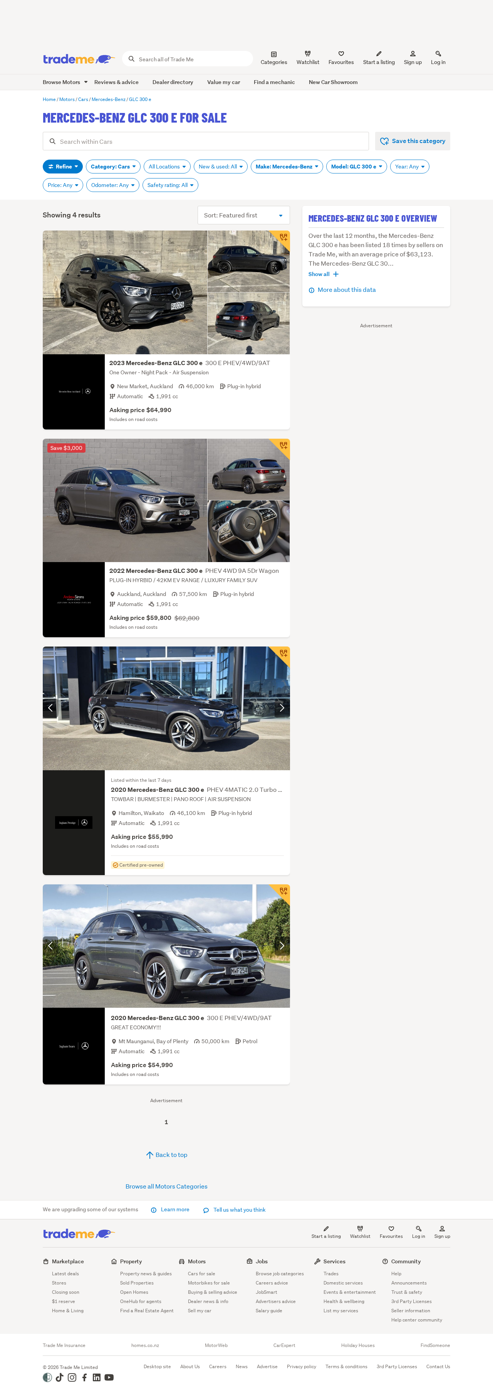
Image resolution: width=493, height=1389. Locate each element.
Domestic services (343, 1283)
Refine (64, 166)
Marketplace (68, 1261)
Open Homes (134, 1292)
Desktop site (157, 1366)
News (242, 1366)
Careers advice (272, 1283)
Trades (331, 1273)
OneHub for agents (140, 1301)
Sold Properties (137, 1283)
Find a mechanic (274, 82)
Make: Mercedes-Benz (285, 166)
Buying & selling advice (212, 1292)
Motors (197, 1261)
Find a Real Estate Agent (147, 1310)
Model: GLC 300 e (354, 166)
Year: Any (407, 166)
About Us (190, 1366)
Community (406, 1261)
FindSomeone (435, 1345)
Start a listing (326, 1236)
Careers (217, 1366)
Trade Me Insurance (64, 1345)
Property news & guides (146, 1273)
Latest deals (65, 1273)
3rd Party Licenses (411, 1301)
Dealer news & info (208, 1301)
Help (396, 1273)
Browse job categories (280, 1273)
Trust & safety (406, 1292)
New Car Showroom (333, 82)
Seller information (410, 1310)
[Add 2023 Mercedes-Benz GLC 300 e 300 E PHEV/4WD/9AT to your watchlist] (279, 241)
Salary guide (269, 1310)
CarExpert (284, 1345)
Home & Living (68, 1310)
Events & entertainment (350, 1292)
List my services (341, 1310)
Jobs (262, 1261)
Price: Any (61, 185)
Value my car (223, 82)
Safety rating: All (168, 185)
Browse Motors (62, 82)
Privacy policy (301, 1366)
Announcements (409, 1283)
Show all (319, 274)
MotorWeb (216, 1345)
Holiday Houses (358, 1345)
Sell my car (199, 1310)
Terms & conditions (346, 1366)
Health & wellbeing (344, 1301)
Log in (438, 62)
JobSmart (266, 1292)
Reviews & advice (116, 82)
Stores (59, 1283)
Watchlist (360, 1236)
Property (131, 1261)
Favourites (391, 1236)
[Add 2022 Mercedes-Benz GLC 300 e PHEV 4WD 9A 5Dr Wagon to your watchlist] (279, 449)
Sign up (413, 62)
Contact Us (438, 1366)
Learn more (175, 1209)
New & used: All (218, 166)
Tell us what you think (239, 1209)
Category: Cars (111, 166)
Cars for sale (201, 1273)
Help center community (416, 1320)
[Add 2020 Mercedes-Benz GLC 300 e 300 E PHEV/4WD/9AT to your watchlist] (279, 895)
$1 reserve (63, 1301)
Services (334, 1261)
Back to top (171, 1154)
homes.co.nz (145, 1345)
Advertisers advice (276, 1301)
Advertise (267, 1366)
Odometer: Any (110, 185)
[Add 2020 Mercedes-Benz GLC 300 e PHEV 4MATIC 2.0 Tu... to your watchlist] (279, 657)
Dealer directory (173, 82)
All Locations (165, 166)
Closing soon (65, 1292)
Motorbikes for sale (209, 1283)
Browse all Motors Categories (167, 1186)
